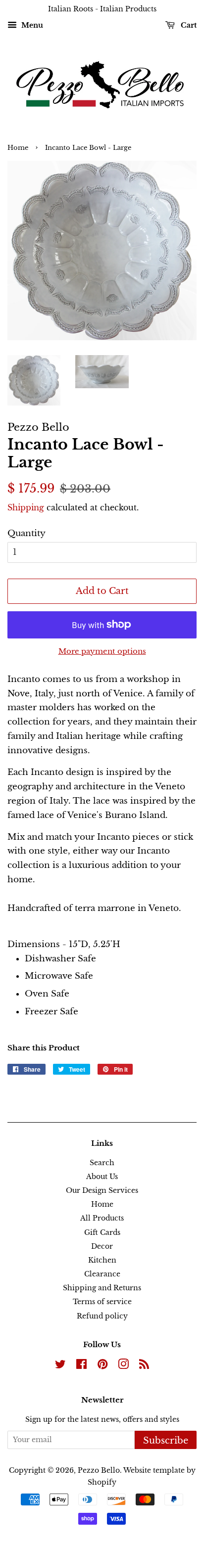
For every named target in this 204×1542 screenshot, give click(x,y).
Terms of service (102, 1301)
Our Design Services (102, 1190)
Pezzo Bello (99, 1470)
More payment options (102, 651)
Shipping (25, 507)
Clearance (102, 1274)
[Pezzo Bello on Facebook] (81, 1365)
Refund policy (102, 1316)
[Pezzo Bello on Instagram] (123, 1365)
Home (17, 147)
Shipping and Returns (102, 1287)
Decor (102, 1246)
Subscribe (165, 1440)
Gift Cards (102, 1232)
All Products (102, 1218)
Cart (188, 25)
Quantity (26, 533)
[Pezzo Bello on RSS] (144, 1365)
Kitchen (102, 1260)
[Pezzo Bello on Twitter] (60, 1365)
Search (102, 1162)
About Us (102, 1176)
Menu (31, 25)
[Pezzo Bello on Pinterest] (102, 1365)
